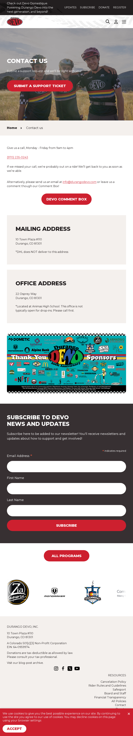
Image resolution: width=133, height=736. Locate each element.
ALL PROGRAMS (66, 556)
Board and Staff (115, 693)
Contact (120, 705)
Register (119, 7)
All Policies (119, 701)
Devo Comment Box (66, 199)
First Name (15, 478)
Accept (14, 729)
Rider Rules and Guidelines (107, 685)
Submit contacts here (46, 11)
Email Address (19, 455)
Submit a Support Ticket (40, 86)
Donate (104, 7)
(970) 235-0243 (17, 157)
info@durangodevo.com (79, 182)
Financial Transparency (110, 697)
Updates (70, 7)
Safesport (119, 689)
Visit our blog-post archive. (25, 662)
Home (12, 128)
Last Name (15, 500)
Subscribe (87, 7)
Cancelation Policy (113, 681)
